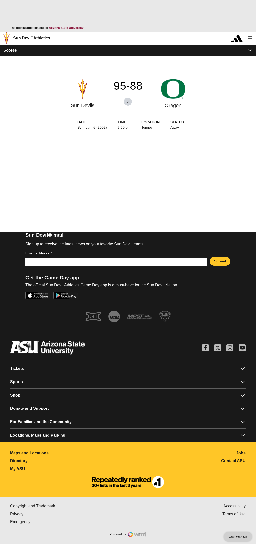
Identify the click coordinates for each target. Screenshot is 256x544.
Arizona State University (66, 28)
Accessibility (235, 506)
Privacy (38, 514)
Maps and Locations (51, 453)
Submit (220, 261)
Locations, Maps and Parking (38, 435)
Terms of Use (234, 514)
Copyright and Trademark (54, 506)
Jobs (241, 453)
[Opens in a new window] (128, 482)
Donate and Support (29, 408)
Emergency (41, 522)
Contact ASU (233, 461)
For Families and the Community (41, 422)
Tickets (17, 368)
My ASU (40, 469)
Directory (41, 461)
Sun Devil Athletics (31, 38)
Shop (15, 395)
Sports (16, 382)
